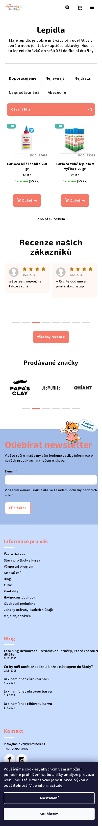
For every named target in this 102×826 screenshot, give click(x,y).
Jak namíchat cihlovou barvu (28, 703)
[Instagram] (21, 759)
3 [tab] (46, 408)
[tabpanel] (27, 387)
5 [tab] (66, 408)
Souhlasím (49, 814)
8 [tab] (86, 322)
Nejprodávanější (24, 92)
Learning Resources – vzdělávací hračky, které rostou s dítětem (51, 652)
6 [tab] (76, 408)
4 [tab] (56, 408)
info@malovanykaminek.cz (25, 744)
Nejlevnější (56, 78)
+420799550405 (16, 749)
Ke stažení (12, 572)
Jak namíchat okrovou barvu (28, 691)
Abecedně (57, 92)
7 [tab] (76, 322)
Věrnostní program (18, 566)
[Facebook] (9, 759)
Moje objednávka (17, 616)
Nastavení (49, 798)
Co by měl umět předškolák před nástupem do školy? (48, 666)
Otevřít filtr (20, 109)
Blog (7, 579)
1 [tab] (26, 408)
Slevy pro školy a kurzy (22, 560)
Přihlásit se (17, 508)
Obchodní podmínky (19, 603)
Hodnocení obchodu (19, 597)
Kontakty (11, 591)
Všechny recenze (51, 337)
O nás (8, 585)
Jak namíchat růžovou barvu (27, 679)
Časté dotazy (14, 554)
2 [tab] (36, 408)
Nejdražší (83, 78)
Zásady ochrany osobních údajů (28, 609)
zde (59, 785)
